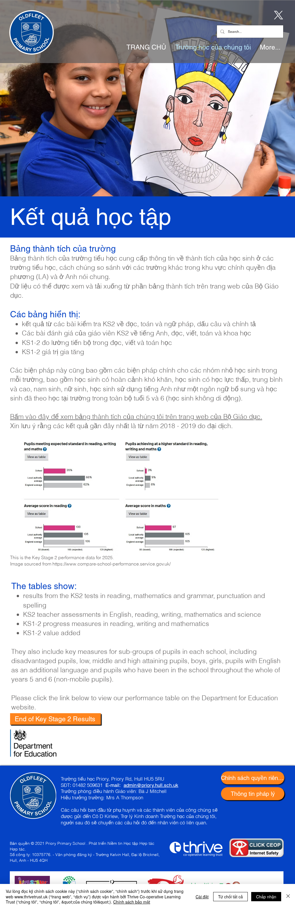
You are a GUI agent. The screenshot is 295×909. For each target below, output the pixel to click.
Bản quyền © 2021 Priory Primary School (47, 843)
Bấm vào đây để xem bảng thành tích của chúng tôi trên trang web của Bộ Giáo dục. (136, 416)
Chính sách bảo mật (131, 902)
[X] (277, 15)
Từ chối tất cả (230, 896)
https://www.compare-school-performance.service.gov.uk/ (111, 564)
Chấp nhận (266, 896)
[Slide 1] (147, 182)
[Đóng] (288, 896)
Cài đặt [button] (202, 896)
